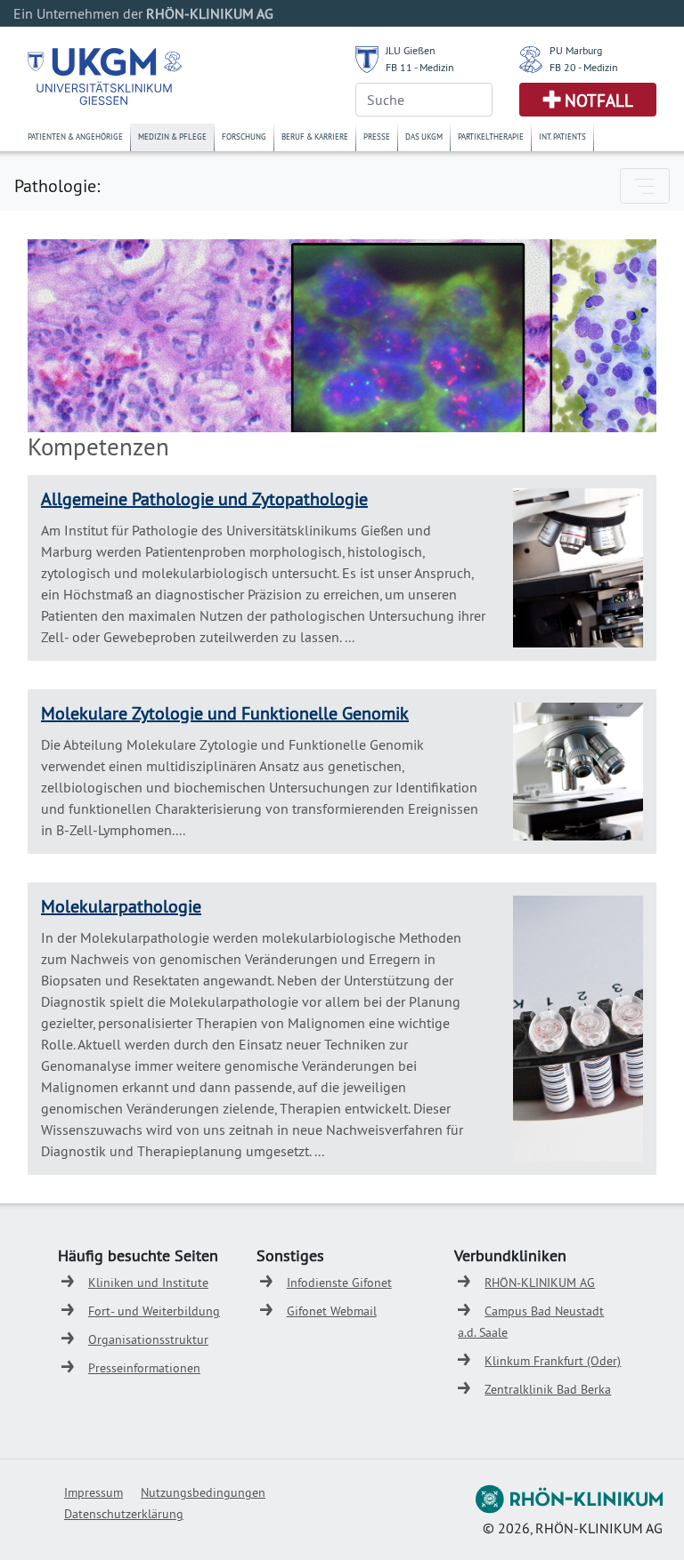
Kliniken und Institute (148, 1283)
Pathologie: (57, 185)
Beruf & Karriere (314, 136)
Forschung (244, 136)
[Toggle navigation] (645, 186)
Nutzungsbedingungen (203, 1492)
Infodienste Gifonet (339, 1283)
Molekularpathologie (121, 906)
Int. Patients (562, 136)
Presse (376, 136)
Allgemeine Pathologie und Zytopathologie (204, 498)
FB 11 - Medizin (420, 67)
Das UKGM (424, 136)
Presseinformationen (144, 1368)
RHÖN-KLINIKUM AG (539, 1283)
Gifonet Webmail (332, 1311)
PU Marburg (576, 50)
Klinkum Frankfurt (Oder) (552, 1361)
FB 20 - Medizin (584, 67)
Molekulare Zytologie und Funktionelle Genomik (225, 713)
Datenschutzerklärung (123, 1514)
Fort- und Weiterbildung (154, 1311)
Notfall (599, 100)
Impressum (93, 1492)
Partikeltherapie (491, 136)
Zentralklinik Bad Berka (547, 1389)
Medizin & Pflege (172, 136)
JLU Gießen (411, 50)
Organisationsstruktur (148, 1339)
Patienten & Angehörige (75, 136)
